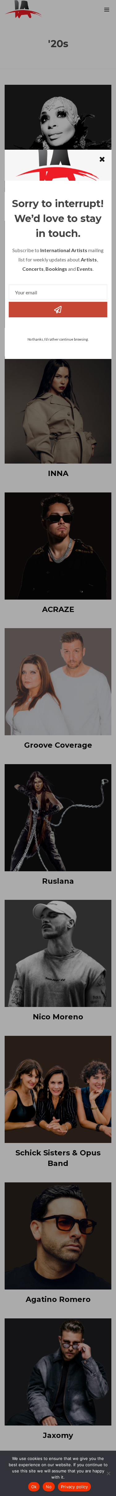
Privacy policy (74, 1486)
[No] (108, 1473)
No (49, 1486)
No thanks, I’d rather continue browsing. (58, 339)
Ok (34, 1486)
